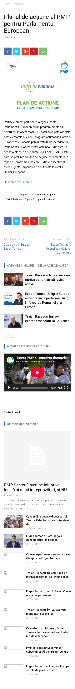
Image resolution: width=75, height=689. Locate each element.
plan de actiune (46, 199)
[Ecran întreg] (66, 388)
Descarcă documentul (18, 182)
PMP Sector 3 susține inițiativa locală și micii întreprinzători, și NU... (37, 487)
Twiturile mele (12, 412)
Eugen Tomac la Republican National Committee (58, 248)
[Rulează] (9, 388)
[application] (37, 372)
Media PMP (20, 4)
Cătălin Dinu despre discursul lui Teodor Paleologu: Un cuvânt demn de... (48, 520)
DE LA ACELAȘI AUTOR (53, 265)
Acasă (7, 4)
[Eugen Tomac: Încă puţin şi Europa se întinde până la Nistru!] (13, 671)
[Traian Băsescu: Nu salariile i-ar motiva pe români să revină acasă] (13, 279)
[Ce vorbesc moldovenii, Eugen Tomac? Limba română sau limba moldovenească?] (13, 633)
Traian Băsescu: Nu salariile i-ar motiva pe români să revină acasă (48, 279)
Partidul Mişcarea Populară (20, 199)
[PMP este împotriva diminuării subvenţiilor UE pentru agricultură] (13, 652)
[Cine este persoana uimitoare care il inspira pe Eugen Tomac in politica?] (13, 559)
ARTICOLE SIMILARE (20, 265)
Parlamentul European (44, 194)
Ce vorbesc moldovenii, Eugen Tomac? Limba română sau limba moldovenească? (47, 632)
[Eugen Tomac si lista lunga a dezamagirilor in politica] (13, 541)
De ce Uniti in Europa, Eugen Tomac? (17, 246)
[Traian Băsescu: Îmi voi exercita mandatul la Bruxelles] (13, 321)
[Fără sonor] (60, 388)
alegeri (24, 194)
